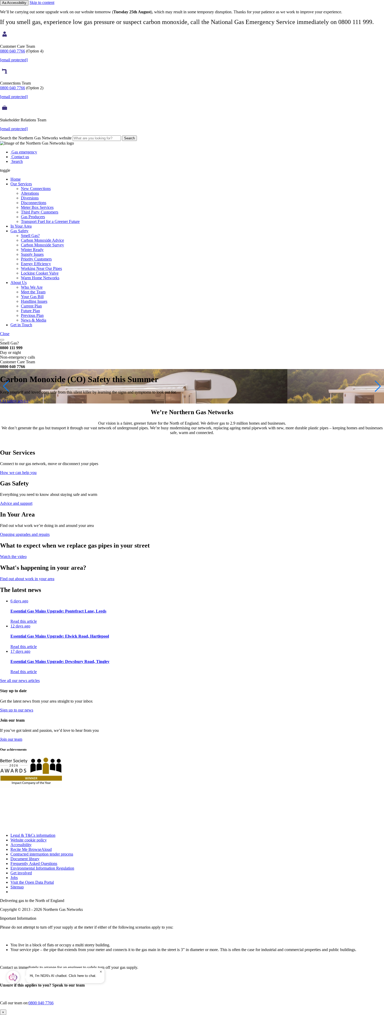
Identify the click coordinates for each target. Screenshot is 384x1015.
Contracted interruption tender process (41, 854)
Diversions (30, 198)
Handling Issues (34, 301)
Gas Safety (19, 231)
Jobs (14, 877)
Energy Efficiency (36, 264)
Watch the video (13, 556)
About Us (18, 282)
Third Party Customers (39, 212)
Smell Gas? (30, 235)
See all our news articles (20, 680)
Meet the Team (33, 292)
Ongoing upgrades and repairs (25, 534)
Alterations (30, 193)
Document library (24, 859)
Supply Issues (32, 254)
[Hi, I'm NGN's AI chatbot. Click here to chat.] (13, 977)
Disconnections (33, 202)
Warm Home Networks (40, 278)
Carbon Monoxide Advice (42, 240)
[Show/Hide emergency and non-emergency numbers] (2, 340)
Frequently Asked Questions (33, 863)
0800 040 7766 (12, 51)
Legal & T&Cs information (32, 835)
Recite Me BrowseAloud (31, 849)
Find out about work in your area (27, 579)
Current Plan (31, 306)
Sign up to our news (16, 710)
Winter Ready (32, 249)
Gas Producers (33, 217)
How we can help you (18, 472)
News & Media (33, 320)
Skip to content (42, 2)
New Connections (36, 188)
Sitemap (17, 887)
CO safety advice (14, 401)
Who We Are (32, 287)
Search (129, 138)
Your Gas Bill (32, 296)
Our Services (21, 184)
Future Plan (30, 310)
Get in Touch (21, 325)
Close (4, 333)
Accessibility (21, 844)
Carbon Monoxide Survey (42, 245)
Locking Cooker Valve (40, 273)
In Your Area (21, 226)
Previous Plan (32, 315)
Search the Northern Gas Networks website (36, 138)
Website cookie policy (28, 840)
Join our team (11, 739)
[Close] (100, 971)
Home (15, 179)
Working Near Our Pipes (41, 268)
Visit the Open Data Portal (32, 882)
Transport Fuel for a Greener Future (50, 221)
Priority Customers (36, 259)
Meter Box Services (37, 207)
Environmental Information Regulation (42, 868)
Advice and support (16, 503)
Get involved (21, 873)
